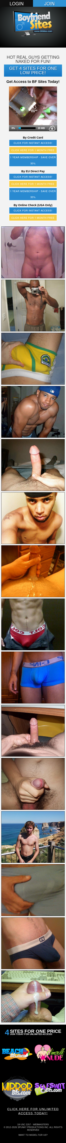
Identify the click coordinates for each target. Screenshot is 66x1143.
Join (49, 3)
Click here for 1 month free (32, 150)
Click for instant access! (33, 143)
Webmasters (41, 1124)
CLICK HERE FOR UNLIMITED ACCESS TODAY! (33, 1111)
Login (17, 3)
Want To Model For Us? (33, 1135)
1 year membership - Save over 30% (33, 160)
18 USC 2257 (24, 1124)
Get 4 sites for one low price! (33, 70)
